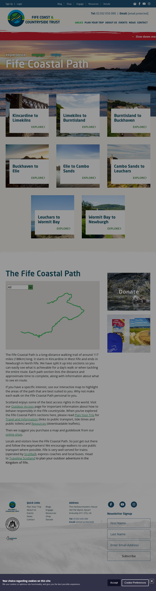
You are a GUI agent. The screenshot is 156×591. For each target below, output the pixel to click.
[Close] (152, 581)
